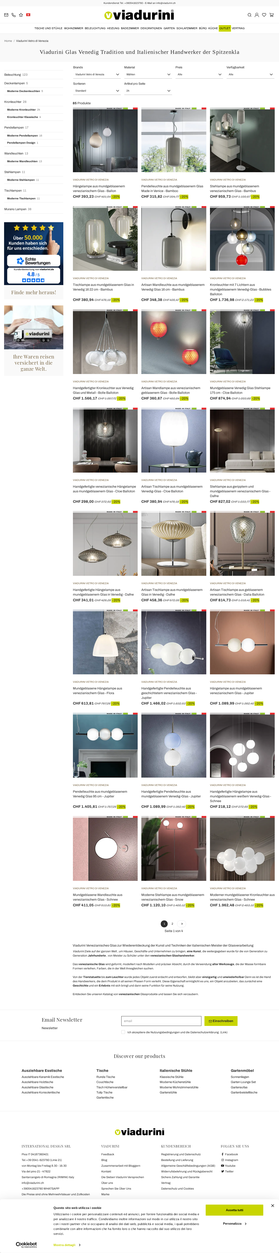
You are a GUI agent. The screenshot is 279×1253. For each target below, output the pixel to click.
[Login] (257, 14)
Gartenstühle (168, 1092)
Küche (213, 28)
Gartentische (105, 1097)
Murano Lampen (17, 209)
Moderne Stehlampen (23, 180)
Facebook (231, 1154)
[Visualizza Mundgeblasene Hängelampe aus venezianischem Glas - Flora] (127, 620)
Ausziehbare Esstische (42, 1071)
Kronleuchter (15, 101)
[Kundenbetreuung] (13, 14)
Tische (102, 1071)
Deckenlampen (16, 83)
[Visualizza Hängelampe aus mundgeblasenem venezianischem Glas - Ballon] (127, 118)
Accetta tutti (234, 1210)
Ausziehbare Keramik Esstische (43, 1077)
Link (224, 1032)
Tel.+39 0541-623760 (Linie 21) (42, 1160)
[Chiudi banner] (272, 1205)
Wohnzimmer (73, 28)
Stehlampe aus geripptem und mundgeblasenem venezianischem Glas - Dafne (240, 491)
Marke (105, 1194)
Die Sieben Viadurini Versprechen (122, 1177)
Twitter (229, 1171)
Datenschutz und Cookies (177, 1188)
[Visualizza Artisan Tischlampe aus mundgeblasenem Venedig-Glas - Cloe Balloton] (196, 418)
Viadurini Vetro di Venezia (32, 40)
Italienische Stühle (176, 1071)
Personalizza (232, 1223)
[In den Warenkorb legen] (264, 216)
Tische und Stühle (48, 28)
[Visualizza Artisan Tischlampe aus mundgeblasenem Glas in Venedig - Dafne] (196, 521)
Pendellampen (16, 127)
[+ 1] (181, 923)
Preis (178, 67)
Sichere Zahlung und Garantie (180, 1177)
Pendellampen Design (22, 142)
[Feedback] (21, 14)
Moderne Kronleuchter (23, 109)
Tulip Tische (104, 1092)
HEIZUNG (113, 28)
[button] (97, 74)
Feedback (107, 1154)
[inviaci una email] (6, 14)
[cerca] (249, 14)
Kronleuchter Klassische (24, 117)
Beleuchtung (95, 28)
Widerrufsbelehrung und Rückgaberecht (186, 1171)
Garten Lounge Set (243, 1082)
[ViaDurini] (139, 15)
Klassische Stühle (171, 1077)
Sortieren (79, 83)
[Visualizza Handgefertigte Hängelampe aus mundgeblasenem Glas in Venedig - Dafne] (127, 521)
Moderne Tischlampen (23, 198)
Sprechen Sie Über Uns (116, 1188)
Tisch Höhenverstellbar (111, 1087)
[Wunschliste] (127, 128)
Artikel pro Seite (134, 83)
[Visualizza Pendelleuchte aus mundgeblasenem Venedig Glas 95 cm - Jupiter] (127, 723)
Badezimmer (130, 28)
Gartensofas (239, 1087)
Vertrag (238, 28)
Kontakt (106, 1171)
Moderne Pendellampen (24, 135)
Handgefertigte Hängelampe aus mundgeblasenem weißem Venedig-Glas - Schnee (240, 796)
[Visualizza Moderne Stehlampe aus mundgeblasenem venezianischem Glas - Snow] (196, 826)
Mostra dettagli (64, 1245)
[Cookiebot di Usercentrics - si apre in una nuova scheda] (26, 1245)
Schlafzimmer (186, 28)
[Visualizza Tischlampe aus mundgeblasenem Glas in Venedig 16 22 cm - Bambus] (127, 216)
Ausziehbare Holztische (37, 1082)
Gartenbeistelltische (244, 1092)
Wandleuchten (16, 153)
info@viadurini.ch (33, 1182)
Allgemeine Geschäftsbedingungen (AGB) (188, 1165)
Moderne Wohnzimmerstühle (179, 1087)
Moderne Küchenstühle (175, 1082)
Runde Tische (105, 1077)
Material (129, 67)
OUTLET (225, 28)
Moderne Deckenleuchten (25, 91)
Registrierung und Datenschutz (181, 1154)
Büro (203, 28)
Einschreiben (222, 1021)
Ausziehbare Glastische (37, 1087)
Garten (169, 28)
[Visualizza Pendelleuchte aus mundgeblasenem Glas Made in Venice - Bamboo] (196, 118)
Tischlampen (15, 190)
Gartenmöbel (242, 1071)
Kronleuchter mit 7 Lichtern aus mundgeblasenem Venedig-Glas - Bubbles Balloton (240, 289)
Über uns (107, 1182)
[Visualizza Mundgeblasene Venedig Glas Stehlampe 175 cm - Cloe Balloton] (264, 319)
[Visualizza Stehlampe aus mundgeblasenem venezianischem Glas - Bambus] (264, 118)
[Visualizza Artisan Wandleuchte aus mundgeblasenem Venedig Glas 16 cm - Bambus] (196, 216)
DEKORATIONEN (151, 28)
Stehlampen (14, 172)
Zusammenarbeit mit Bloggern (120, 1165)
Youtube (229, 1165)
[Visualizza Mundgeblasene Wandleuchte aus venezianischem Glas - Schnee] (127, 826)
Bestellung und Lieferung (177, 1160)
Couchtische (104, 1082)
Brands (78, 67)
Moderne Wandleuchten (24, 161)
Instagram (231, 1160)
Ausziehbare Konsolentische (41, 1092)
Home (8, 40)
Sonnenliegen (240, 1077)
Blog (104, 1160)
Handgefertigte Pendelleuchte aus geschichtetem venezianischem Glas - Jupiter (169, 693)
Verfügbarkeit (235, 67)
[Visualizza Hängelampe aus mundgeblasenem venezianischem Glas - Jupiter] (264, 620)
